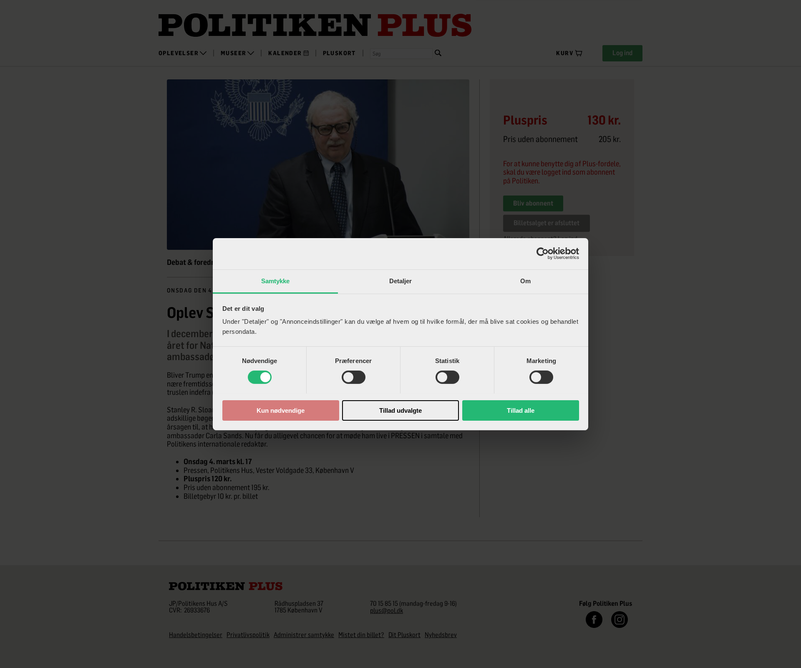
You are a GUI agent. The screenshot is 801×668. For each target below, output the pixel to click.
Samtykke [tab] (275, 280)
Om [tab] (525, 280)
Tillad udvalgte (400, 410)
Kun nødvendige (281, 410)
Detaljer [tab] (400, 280)
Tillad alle (520, 410)
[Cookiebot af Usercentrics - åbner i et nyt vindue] (542, 253)
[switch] (353, 377)
